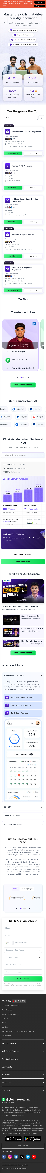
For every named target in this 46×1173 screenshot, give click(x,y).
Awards (15, 889)
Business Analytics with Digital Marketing (18, 1031)
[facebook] (4, 1157)
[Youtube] (34, 1157)
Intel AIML (5, 1018)
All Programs (7, 1036)
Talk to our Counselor (23, 555)
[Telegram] (28, 1157)
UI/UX (4, 1023)
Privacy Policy (23, 1165)
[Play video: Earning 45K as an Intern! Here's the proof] (23, 591)
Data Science (7, 1010)
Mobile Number (21, 943)
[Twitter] (22, 1157)
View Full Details (23, 561)
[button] (23, 455)
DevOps (5, 1027)
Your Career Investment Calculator (23, 448)
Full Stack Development (11, 1005)
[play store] (32, 1138)
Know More (12, 153)
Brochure (32, 153)
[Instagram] (10, 1157)
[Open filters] (41, 117)
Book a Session (23, 979)
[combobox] (23, 950)
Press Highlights (27, 889)
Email (7, 935)
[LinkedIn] (16, 1157)
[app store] (13, 1138)
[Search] (34, 117)
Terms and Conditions (9, 1165)
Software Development (10, 1014)
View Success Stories (23, 385)
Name (7, 928)
